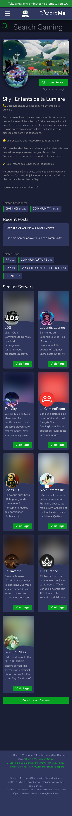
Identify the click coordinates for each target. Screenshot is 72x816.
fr (10, 260)
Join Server (56, 82)
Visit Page (23, 364)
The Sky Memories (12, 411)
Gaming (16, 209)
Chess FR (12, 489)
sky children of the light (43, 268)
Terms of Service (17, 766)
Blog (50, 766)
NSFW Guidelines (37, 766)
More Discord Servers (36, 700)
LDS (8, 327)
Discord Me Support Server (39, 759)
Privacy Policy (56, 763)
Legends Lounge (52, 327)
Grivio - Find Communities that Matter (27, 763)
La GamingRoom (52, 408)
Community (46, 209)
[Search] (5, 26)
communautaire (36, 260)
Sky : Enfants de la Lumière (34, 99)
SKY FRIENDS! (16, 652)
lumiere (13, 276)
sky (10, 268)
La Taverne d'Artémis (13, 574)
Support (59, 766)
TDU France (49, 571)
